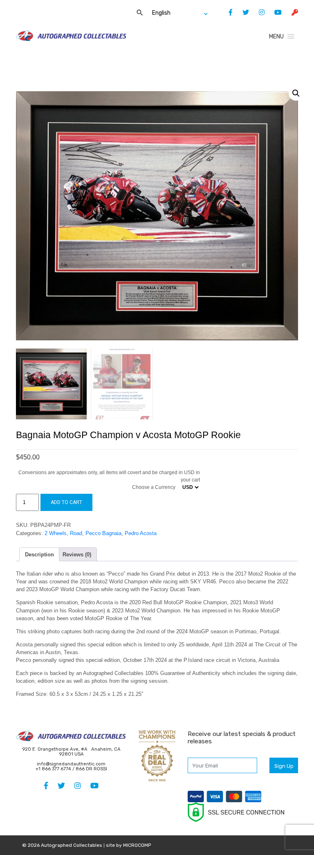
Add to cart (66, 502)
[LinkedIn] (258, 12)
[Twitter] (241, 12)
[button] (276, 36)
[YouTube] (274, 12)
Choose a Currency (153, 487)
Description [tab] (39, 554)
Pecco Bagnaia (103, 533)
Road (76, 533)
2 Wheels (56, 533)
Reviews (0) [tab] (77, 554)
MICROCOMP (137, 845)
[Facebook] (226, 12)
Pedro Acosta (141, 533)
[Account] (290, 12)
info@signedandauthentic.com (71, 764)
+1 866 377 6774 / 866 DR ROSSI (71, 769)
